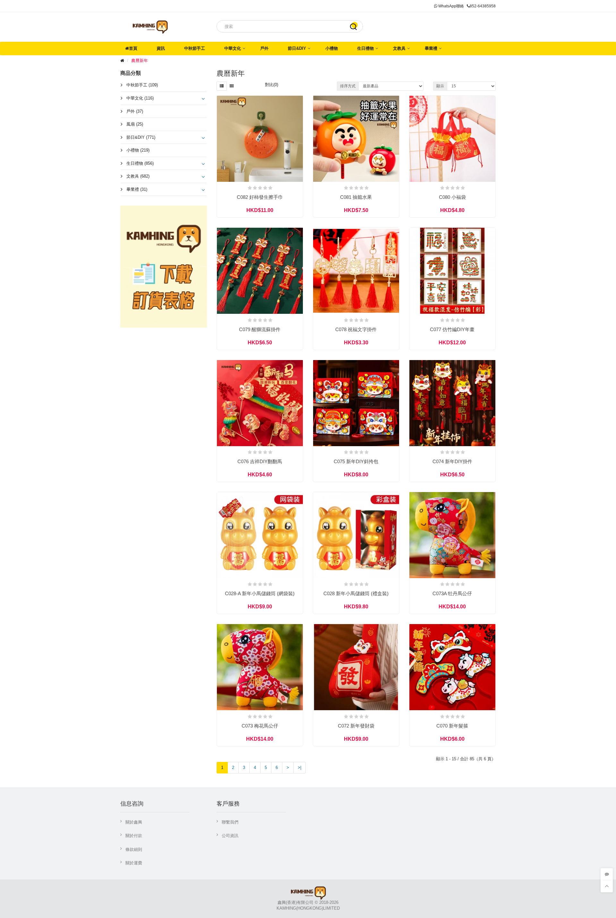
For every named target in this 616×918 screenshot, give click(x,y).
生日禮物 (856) (140, 163)
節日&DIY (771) (140, 137)
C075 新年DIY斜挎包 (356, 461)
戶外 (264, 48)
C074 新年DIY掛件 (452, 461)
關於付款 (133, 835)
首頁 (133, 48)
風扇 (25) (134, 124)
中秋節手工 (194, 48)
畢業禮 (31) (136, 189)
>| (299, 767)
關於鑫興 (133, 822)
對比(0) (271, 84)
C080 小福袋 (452, 197)
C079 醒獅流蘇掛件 (259, 329)
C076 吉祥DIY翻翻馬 (259, 461)
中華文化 (232, 48)
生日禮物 (365, 48)
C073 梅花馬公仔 (260, 725)
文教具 (399, 48)
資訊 (161, 48)
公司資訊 (230, 835)
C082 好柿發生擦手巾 (260, 197)
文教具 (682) (138, 176)
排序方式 (347, 86)
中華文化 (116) (140, 98)
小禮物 (331, 48)
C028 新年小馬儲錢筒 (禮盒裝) (356, 593)
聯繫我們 (230, 822)
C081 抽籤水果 (356, 197)
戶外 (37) (134, 111)
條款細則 (133, 849)
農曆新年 (139, 60)
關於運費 (133, 863)
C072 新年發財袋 (356, 725)
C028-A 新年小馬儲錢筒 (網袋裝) (260, 593)
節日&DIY (297, 48)
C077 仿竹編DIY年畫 (452, 329)
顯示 (440, 86)
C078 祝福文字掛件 (356, 329)
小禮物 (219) (138, 150)
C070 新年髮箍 (452, 725)
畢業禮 (431, 48)
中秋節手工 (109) (142, 85)
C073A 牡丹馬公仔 (452, 593)
